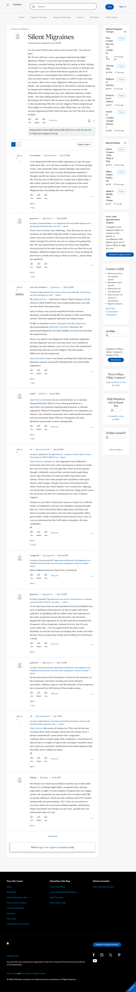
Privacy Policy (26, 973)
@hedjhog (44, 777)
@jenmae (81, 323)
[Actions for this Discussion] (93, 121)
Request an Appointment (107, 944)
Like (29, 122)
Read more (116, 359)
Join (110, 6)
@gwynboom (47, 218)
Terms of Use (12, 973)
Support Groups (39, 17)
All (125, 31)
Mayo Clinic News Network (103, 887)
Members (94, 17)
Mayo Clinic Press (56, 897)
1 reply (32, 208)
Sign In (122, 6)
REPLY (32, 204)
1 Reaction (53, 120)
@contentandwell (43, 449)
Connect (16, 4)
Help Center (112, 17)
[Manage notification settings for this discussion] (88, 121)
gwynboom (43, 43)
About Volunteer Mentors (17, 903)
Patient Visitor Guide (58, 903)
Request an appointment (120, 254)
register (53, 847)
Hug (43, 122)
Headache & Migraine (19, 29)
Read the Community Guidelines (112, 311)
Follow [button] (121, 38)
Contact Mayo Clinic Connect (18, 924)
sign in (42, 847)
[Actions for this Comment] (91, 196)
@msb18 (64, 326)
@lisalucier (55, 287)
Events (80, 17)
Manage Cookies (38, 973)
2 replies (33, 545)
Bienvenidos (116, 449)
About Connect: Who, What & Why (110, 155)
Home (21, 17)
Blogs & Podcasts (62, 17)
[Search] (33, 6)
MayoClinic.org (12, 956)
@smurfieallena (50, 155)
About (9, 887)
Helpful (36, 122)
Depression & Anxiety (110, 98)
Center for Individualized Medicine (63, 892)
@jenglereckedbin (66, 323)
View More (53, 836)
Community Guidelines (15, 908)
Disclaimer (11, 913)
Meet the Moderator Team (17, 897)
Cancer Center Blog (57, 887)
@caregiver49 (48, 555)
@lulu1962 (54, 326)
